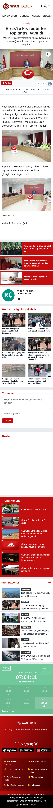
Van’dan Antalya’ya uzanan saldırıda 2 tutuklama (10, 331)
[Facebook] (17, 744)
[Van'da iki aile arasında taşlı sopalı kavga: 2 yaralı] (39, 320)
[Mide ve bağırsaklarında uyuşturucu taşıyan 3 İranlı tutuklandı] (39, 370)
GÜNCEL (24, 16)
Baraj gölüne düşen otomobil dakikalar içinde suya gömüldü (13, 381)
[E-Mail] (19, 299)
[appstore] (9, 751)
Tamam (33, 805)
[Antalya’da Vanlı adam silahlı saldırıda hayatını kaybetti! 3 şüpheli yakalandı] (39, 344)
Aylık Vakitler (9, 711)
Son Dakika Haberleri (15, 785)
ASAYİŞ (26, 23)
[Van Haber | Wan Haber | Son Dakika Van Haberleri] (18, 6)
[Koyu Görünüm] (42, 6)
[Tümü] (49, 582)
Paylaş (8, 83)
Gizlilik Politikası (38, 794)
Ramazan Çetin (11, 89)
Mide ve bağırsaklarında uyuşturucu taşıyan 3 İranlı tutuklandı (38, 381)
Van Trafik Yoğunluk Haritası (37, 770)
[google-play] (26, 751)
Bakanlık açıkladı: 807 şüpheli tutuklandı (35, 645)
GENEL (36, 16)
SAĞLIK (25, 614)
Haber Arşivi (36, 785)
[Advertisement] (26, 466)
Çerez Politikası (23, 794)
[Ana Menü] (49, 6)
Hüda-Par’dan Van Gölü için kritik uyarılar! (35, 594)
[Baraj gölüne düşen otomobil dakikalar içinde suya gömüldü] (13, 370)
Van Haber (26, 589)
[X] (22, 744)
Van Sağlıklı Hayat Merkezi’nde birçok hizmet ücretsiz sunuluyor (33, 620)
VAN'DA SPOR (9, 16)
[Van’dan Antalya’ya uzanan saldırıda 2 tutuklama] (13, 320)
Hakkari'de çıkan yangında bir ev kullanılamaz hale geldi (13, 355)
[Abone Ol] (50, 83)
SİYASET (47, 16)
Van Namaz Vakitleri (15, 769)
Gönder (7, 421)
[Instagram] (26, 744)
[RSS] (36, 744)
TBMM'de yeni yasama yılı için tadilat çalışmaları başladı (35, 633)
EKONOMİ (26, 652)
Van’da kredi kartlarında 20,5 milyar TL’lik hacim (35, 657)
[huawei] (43, 751)
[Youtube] (31, 744)
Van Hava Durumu (38, 761)
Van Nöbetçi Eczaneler (10, 762)
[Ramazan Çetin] (8, 295)
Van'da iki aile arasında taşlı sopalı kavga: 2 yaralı (39, 330)
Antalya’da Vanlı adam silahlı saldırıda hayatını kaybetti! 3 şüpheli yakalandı (38, 356)
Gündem (25, 640)
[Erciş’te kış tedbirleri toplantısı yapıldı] (26, 64)
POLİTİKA (26, 627)
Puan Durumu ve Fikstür (12, 778)
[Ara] (45, 6)
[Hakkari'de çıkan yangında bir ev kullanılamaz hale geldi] (13, 344)
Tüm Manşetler (37, 777)
